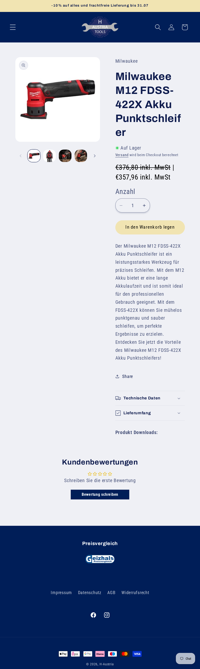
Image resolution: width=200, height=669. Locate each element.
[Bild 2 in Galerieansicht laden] (49, 156)
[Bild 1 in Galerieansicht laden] (34, 156)
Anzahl (125, 191)
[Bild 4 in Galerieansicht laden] (81, 156)
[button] (13, 27)
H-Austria (107, 664)
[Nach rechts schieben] (94, 155)
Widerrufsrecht (135, 592)
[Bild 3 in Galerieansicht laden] (65, 156)
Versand (122, 155)
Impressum (61, 592)
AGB (111, 592)
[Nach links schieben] (20, 155)
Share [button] (127, 376)
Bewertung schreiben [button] (100, 494)
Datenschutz (89, 592)
